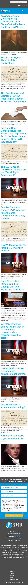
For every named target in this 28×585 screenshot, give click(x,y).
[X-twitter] (20, 5)
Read (11, 577)
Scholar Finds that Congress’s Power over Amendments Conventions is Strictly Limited (13, 213)
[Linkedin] (22, 5)
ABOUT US (12, 571)
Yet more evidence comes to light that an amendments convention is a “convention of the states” (12, 331)
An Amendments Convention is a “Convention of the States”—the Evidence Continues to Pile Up (13, 21)
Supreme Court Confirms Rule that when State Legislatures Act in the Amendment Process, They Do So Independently (14, 135)
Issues (12, 573)
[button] (22, 10)
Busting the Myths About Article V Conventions (11, 60)
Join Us (12, 575)
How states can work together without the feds (12, 438)
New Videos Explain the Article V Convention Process (13, 248)
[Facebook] (18, 5)
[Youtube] (26, 5)
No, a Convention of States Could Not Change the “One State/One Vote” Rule (12, 285)
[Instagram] (24, 5)
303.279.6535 (17, 536)
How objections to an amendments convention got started (13, 371)
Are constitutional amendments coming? (13, 406)
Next (25, 475)
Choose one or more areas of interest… (11, 500)
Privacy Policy (14, 579)
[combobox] (18, 2)
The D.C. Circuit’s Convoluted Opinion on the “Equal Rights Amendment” (13, 170)
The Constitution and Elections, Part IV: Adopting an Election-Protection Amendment (13, 97)
